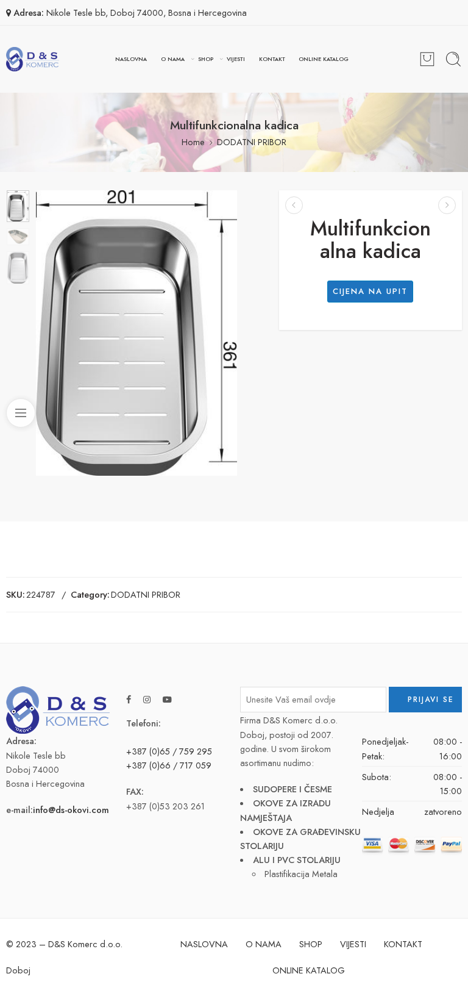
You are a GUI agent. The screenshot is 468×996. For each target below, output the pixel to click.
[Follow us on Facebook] (128, 699)
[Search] (453, 59)
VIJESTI (236, 59)
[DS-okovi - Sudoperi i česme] (32, 59)
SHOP (205, 59)
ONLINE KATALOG (324, 59)
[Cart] (427, 59)
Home (193, 141)
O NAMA (173, 59)
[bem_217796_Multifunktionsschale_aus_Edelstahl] (18, 206)
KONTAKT (272, 59)
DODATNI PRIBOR (251, 141)
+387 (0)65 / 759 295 (169, 751)
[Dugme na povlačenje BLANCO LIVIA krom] (447, 205)
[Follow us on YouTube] (167, 699)
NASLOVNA (131, 59)
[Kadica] (294, 205)
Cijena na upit (370, 291)
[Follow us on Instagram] (147, 699)
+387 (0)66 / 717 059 (168, 765)
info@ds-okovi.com (71, 809)
